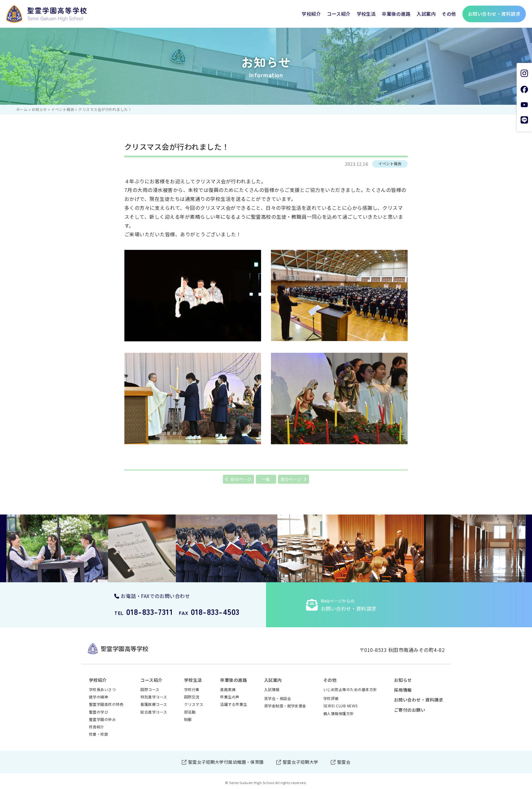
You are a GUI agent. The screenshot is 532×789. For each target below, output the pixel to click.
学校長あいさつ (102, 689)
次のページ (290, 479)
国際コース (149, 689)
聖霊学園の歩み (102, 719)
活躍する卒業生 (233, 704)
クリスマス (193, 704)
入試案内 (426, 13)
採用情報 (403, 690)
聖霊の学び (98, 711)
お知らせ (39, 109)
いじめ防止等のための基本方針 (350, 689)
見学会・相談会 (277, 698)
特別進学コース (153, 696)
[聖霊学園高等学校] (46, 14)
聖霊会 (343, 762)
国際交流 (192, 696)
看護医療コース (153, 704)
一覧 (266, 479)
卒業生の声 (229, 696)
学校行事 (192, 689)
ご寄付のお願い (409, 710)
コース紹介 (338, 13)
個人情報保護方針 (338, 713)
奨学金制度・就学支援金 (285, 705)
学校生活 (366, 13)
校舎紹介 (96, 726)
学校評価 (331, 698)
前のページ (241, 479)
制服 (188, 719)
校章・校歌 (98, 734)
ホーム (21, 109)
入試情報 (272, 689)
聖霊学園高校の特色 (106, 704)
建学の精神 (98, 696)
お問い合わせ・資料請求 (418, 700)
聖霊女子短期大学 (300, 762)
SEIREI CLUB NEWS (340, 705)
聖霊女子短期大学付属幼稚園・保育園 (226, 762)
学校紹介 (311, 13)
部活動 (189, 711)
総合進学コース (153, 711)
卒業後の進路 (396, 13)
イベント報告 (62, 109)
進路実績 (228, 689)
